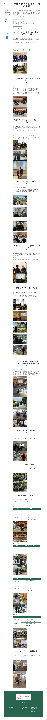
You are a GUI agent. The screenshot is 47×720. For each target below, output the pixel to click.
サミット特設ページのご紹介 (35, 713)
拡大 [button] (6, 33)
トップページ (15, 10)
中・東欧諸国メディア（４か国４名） (19, 17)
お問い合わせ (11, 707)
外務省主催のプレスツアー (17, 27)
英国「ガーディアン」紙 (17, 20)
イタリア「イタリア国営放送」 (18, 28)
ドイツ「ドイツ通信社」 (17, 24)
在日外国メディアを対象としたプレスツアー (20, 21)
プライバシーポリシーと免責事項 (22, 708)
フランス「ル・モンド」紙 (17, 22)
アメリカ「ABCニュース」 (17, 25)
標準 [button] (8, 33)
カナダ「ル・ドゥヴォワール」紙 (18, 16)
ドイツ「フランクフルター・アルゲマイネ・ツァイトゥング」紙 (23, 23)
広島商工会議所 (33, 711)
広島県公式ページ (34, 707)
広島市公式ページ (34, 708)
